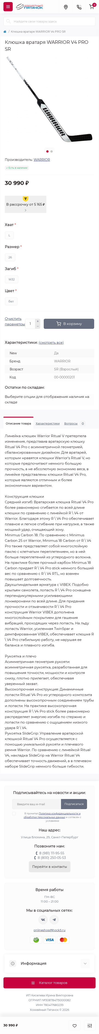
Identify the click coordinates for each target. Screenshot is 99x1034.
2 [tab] (51, 151)
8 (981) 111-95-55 (51, 853)
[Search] (8, 21)
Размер (13, 247)
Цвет (11, 291)
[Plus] (37, 321)
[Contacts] (79, 6)
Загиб (11, 269)
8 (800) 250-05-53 (52, 858)
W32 (12, 279)
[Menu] (8, 6)
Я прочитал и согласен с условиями (52, 817)
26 (10, 257)
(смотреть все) (51, 343)
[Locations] (65, 6)
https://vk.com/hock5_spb (43, 919)
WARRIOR (42, 160)
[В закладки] (75, 1025)
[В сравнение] (90, 1025)
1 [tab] (47, 151)
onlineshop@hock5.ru (49, 930)
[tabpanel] (49, 99)
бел (11, 301)
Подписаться (74, 804)
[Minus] (37, 326)
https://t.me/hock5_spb (54, 919)
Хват (10, 225)
